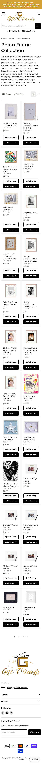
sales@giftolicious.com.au (17, 688)
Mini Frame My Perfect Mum (29, 397)
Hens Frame (8, 607)
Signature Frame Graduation (30, 526)
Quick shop (10, 137)
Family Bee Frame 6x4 (28, 165)
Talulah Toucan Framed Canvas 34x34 (10, 169)
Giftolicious (7, 128)
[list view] (38, 94)
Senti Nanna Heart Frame (29, 438)
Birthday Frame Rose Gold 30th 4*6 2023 (10, 396)
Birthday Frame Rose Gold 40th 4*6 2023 (10, 350)
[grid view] (33, 94)
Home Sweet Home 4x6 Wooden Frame (10, 256)
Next (24, 636)
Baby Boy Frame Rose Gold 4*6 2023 (10, 304)
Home (4, 38)
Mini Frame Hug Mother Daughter (10, 485)
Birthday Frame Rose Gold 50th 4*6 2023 (30, 350)
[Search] (38, 26)
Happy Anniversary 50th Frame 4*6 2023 (30, 258)
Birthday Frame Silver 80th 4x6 (10, 124)
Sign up (34, 732)
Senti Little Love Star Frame (10, 438)
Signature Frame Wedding (10, 526)
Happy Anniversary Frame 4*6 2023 (30, 304)
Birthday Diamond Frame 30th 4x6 (30, 125)
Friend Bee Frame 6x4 (8, 208)
